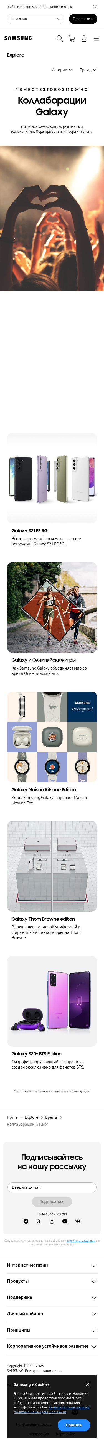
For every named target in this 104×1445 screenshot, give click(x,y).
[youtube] (65, 1222)
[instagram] (52, 1222)
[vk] (78, 1222)
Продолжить (83, 18)
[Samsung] (17, 38)
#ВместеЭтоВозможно (52, 89)
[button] (52, 1265)
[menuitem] (62, 70)
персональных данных (80, 1241)
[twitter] (39, 1222)
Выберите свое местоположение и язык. (40, 7)
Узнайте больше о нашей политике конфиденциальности (52, 1409)
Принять (74, 1424)
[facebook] (26, 1222)
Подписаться (51, 1201)
